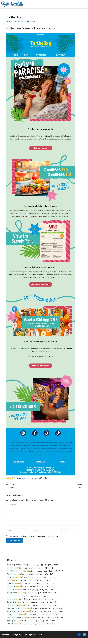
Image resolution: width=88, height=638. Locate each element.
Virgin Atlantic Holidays (15, 611)
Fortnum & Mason (13, 596)
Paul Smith (11, 589)
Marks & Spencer (13, 565)
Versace (10, 624)
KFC (8, 580)
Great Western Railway (15, 571)
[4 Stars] (12, 478)
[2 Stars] (9, 478)
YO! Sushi (10, 568)
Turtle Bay (10, 583)
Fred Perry (11, 574)
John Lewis (11, 577)
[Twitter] (84, 634)
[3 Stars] (10, 478)
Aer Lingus (11, 621)
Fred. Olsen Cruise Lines (16, 608)
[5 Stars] (17, 478)
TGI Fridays (11, 586)
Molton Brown (12, 593)
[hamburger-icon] (84, 4)
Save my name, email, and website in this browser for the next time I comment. (35, 536)
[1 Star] (7, 478)
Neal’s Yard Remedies (15, 617)
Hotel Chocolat (12, 605)
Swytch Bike (11, 602)
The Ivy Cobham (13, 614)
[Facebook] (79, 634)
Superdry (10, 599)
